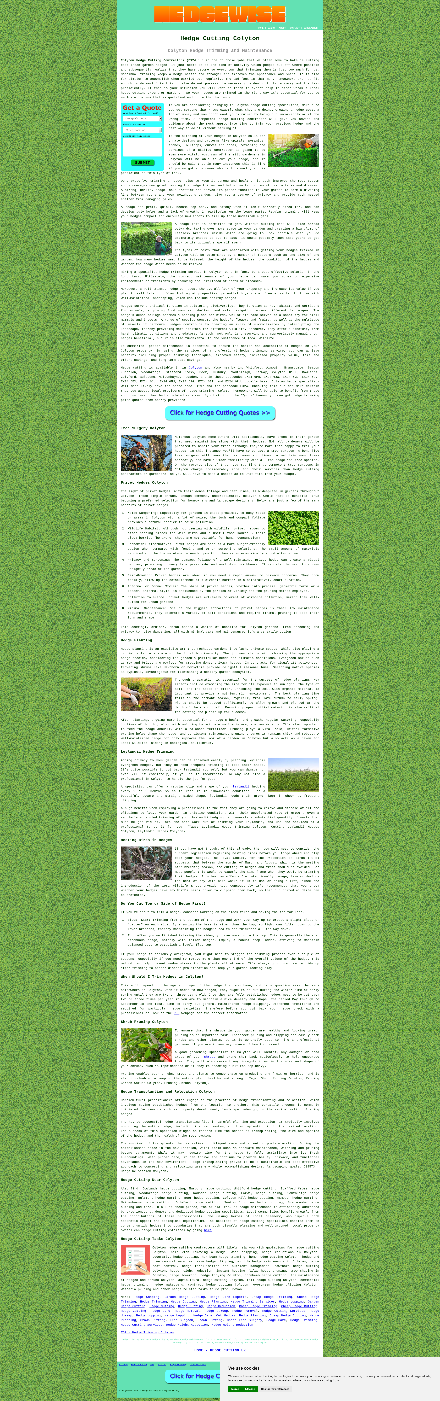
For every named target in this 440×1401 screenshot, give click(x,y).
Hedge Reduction (221, 1306)
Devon (237, 1289)
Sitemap (123, 1365)
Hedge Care (160, 1311)
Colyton (195, 367)
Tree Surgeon (181, 1320)
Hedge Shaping (147, 1297)
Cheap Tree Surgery (244, 1320)
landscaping (277, 1166)
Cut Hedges (225, 1315)
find (134, 1188)
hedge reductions (278, 1252)
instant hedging (230, 1270)
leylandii (241, 786)
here (208, 1230)
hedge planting (295, 679)
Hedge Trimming (153, 1301)
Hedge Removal (187, 1311)
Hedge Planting (213, 1301)
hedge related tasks (190, 1289)
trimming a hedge (165, 181)
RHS (176, 1013)
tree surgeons (300, 464)
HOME (260, 28)
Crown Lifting (152, 1320)
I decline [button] (250, 1388)
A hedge (182, 224)
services (193, 395)
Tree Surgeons (198, 1365)
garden (233, 738)
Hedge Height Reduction (187, 1325)
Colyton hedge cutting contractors (183, 1247)
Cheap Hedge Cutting (299, 1306)
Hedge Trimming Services (253, 1301)
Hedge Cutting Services (283, 1311)
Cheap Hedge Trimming (272, 1297)
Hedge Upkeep (216, 1311)
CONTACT (295, 28)
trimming (291, 211)
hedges (164, 491)
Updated (162, 1365)
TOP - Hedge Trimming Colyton (147, 1332)
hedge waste (154, 264)
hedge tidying (212, 1275)
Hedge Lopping (291, 1301)
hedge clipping (219, 1261)
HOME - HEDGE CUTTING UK (220, 1350)
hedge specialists (303, 381)
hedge (298, 123)
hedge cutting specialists (274, 105)
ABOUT (282, 28)
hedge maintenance (255, 1207)
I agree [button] (235, 1388)
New (152, 1365)
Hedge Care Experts (228, 1297)
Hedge (125, 367)
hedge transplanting (181, 1122)
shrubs (209, 1057)
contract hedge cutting (210, 1284)
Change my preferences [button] (275, 1388)
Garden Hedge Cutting (184, 1297)
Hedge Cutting (183, 1301)
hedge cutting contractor (242, 119)
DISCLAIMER (310, 28)
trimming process (270, 954)
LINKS (271, 28)
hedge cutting (270, 1257)
